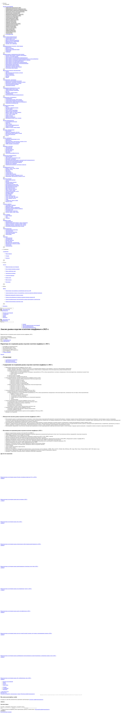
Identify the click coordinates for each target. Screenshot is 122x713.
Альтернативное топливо (11, 37)
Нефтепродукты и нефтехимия (12, 41)
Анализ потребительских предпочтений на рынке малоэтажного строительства (23, 299)
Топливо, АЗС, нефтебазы (11, 43)
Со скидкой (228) (9, 34)
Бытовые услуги (9, 169)
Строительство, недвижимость (9, 97)
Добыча (7, 71)
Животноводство (9, 206)
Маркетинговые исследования (12, 266)
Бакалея (7, 181)
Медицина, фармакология (8, 129)
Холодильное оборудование (12, 68)
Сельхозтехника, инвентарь (12, 210)
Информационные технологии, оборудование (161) (16, 9)
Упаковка (8, 217)
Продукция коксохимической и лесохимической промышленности (20, 160)
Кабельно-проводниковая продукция (14, 80)
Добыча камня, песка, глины (12, 89)
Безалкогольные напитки (11, 182)
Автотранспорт (9, 148)
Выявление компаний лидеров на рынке (14, 295)
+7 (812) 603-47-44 (6, 309)
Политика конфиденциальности (28, 693)
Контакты (5, 306)
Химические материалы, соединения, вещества (16, 164)
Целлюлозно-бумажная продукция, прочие (15, 226)
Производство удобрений (11, 163)
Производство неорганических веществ (14, 161)
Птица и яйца (9, 194)
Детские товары (9, 108)
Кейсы (4, 288)
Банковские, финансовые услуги (13, 139)
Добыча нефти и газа (10, 39)
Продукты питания (7, 178)
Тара (7, 216)
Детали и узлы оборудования (12, 56)
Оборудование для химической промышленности (16, 62)
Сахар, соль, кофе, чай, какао (12, 197)
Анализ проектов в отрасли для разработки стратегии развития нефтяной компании (24, 292)
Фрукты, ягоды (9, 201)
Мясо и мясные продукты (11, 189)
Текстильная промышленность (12, 125)
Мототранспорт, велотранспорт (12, 242)
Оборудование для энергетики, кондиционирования (17, 63)
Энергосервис (9, 234)
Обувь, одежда (9, 123)
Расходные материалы (10, 134)
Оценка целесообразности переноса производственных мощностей (20, 297)
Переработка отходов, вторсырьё (13, 142)
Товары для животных (10, 116)
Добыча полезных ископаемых (12, 90)
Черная (7, 77)
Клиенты (8, 258)
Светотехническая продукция (12, 84)
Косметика (8, 122)
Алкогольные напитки (10, 179)
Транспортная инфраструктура (12, 153)
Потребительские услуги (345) (12, 25)
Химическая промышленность (9, 155)
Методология (8, 279)
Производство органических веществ (14, 162)
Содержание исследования (11, 359)
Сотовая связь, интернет (11, 174)
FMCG (7, 106)
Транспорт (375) (9, 33)
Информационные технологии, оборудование (13, 46)
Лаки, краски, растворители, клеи (13, 157)
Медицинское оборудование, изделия (14, 133)
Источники (8, 281)
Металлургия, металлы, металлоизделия (11, 70)
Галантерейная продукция (11, 121)
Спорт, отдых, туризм (10, 114)
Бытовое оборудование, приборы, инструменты (16, 55)
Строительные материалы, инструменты (14, 100)
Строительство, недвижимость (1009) (13, 15)
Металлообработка (10, 73)
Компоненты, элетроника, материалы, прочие (15, 82)
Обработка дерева (7, 220)
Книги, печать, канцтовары (12, 110)
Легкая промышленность (8, 120)
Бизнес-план (8, 277)
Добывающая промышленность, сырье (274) (14, 14)
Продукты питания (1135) (11, 26)
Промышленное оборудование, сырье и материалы (17, 222)
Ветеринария (8, 130)
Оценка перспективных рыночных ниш (14, 301)
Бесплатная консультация (6, 711)
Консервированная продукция (12, 185)
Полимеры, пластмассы (11, 158)
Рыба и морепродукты (10, 195)
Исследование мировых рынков (12, 269)
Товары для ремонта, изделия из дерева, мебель (16, 223)
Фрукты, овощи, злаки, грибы (12, 212)
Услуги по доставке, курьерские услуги (14, 175)
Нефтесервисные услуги (11, 42)
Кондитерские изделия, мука (12, 184)
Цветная (7, 76)
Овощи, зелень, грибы (10, 190)
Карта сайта (5, 685)
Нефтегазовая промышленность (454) (13, 7)
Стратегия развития (10, 275)
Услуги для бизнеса (7, 138)
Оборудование (9, 215)
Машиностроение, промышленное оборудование (13, 54)
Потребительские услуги (8, 167)
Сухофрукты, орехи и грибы (12, 200)
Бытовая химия (9, 156)
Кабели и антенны (10, 48)
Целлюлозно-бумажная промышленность (14, 94)
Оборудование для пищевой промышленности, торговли (18, 60)
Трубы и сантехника (10, 75)
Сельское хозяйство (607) (11, 27)
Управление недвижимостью (12, 103)
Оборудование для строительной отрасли (15, 61)
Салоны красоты (9, 172)
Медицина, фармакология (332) (12, 19)
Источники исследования (11, 362)
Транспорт (5, 236)
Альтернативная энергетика (12, 229)
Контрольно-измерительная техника (13, 83)
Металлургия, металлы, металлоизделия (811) (15, 11)
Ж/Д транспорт (9, 150)
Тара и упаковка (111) (10, 29)
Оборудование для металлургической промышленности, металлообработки (22, 58)
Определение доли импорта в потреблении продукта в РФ (18, 290)
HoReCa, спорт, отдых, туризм (12, 168)
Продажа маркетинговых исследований (31, 325)
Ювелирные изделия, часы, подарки (13, 118)
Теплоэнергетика (9, 230)
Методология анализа (10, 360)
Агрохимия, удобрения (11, 205)
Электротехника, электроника (9, 79)
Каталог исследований (8, 6)
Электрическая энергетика (11, 232)
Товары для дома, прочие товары (13, 127)
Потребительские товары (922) (12, 17)
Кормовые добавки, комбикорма (13, 207)
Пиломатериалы (9, 221)
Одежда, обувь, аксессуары (11, 113)
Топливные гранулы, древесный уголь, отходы (16, 225)
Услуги (7, 135)
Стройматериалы (9, 93)
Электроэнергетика (7, 228)
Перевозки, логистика (8, 146)
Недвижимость (9, 98)
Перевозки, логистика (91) (11, 22)
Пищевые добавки (10, 192)
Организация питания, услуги (12, 191)
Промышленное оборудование (12, 64)
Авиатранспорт (9, 147)
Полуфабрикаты (9, 193)
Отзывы (7, 255)
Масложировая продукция (11, 186)
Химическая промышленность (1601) (13, 23)
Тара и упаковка (6, 214)
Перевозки (8, 151)
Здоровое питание (9, 183)
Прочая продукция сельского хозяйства (14, 208)
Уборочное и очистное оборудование (14, 66)
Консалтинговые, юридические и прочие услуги (16, 141)
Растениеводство (9, 209)
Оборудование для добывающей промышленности (17, 57)
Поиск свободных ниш (11, 271)
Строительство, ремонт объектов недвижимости (16, 101)
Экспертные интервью (10, 273)
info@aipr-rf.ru (5, 310)
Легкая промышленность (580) (12, 18)
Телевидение (8, 50)
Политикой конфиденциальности (42, 709)
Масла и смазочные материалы (12, 40)
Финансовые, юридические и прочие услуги (15, 176)
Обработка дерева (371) (10, 30)
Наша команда (9, 253)
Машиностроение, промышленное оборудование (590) (16, 10)
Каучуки (7, 91)
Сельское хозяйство (7, 204)
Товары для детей (9, 126)
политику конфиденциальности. (36, 699)
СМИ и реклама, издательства (12, 143)
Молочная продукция (10, 187)
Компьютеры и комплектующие (12, 49)
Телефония (8, 51)
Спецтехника (8, 244)
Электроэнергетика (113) (11, 31)
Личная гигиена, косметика (12, 111)
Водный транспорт (10, 149)
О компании (5, 251)
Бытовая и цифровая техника (12, 107)
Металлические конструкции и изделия (14, 72)
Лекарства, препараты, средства (12, 132)
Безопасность (8, 47)
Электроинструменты (10, 85)
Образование (8, 171)
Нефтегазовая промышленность (10, 36)
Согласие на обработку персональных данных (11, 693)
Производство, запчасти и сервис (13, 243)
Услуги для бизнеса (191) (11, 21)
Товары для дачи (9, 115)
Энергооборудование (10, 233)
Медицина (8, 170)
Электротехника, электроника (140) (13, 13)
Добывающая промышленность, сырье (11, 87)
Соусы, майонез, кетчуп (11, 198)
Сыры (7, 199)
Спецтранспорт (9, 245)
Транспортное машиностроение (12, 65)
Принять (2, 701)
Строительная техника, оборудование (14, 99)
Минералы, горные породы (11, 92)
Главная (24, 324)
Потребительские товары (8, 105)
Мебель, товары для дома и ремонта (13, 112)
